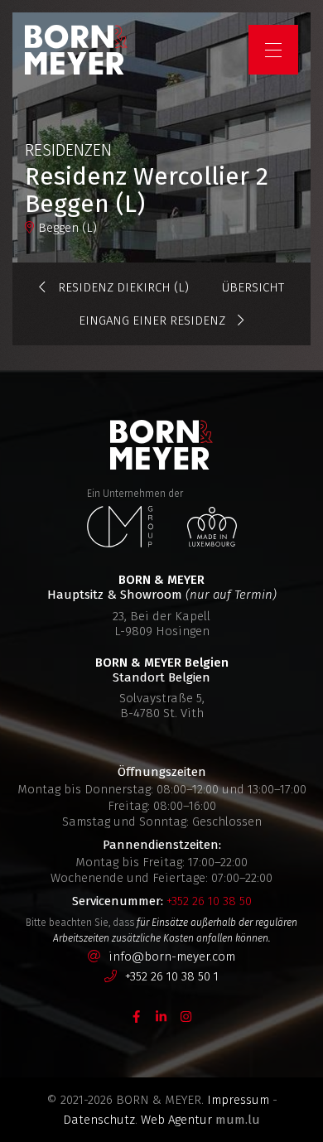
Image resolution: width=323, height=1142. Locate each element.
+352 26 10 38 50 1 (172, 976)
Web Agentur (176, 1119)
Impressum (238, 1099)
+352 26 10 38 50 (209, 901)
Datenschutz (99, 1119)
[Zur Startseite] (76, 50)
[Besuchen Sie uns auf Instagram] (186, 1015)
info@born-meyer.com (171, 956)
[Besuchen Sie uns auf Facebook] (136, 1015)
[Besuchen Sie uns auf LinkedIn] (161, 1015)
